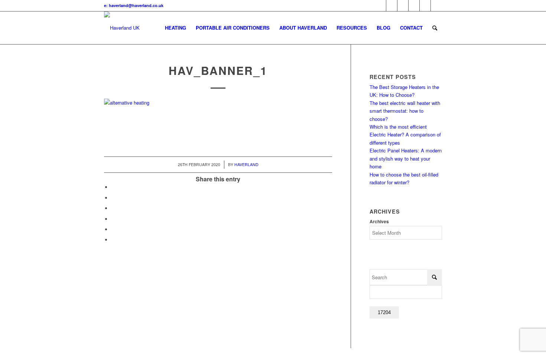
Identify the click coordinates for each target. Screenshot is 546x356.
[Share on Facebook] (113, 187)
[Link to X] (380, 5)
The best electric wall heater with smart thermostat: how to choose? (405, 110)
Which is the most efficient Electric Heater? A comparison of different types (405, 134)
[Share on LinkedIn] (113, 218)
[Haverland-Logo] (122, 27)
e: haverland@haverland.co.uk (133, 5)
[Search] (435, 27)
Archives (379, 221)
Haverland (246, 164)
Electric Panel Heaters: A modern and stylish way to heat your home (406, 158)
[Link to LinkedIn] (414, 5)
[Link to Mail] (425, 5)
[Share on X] (113, 197)
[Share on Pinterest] (113, 208)
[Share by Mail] (113, 239)
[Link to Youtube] (402, 5)
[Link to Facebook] (391, 5)
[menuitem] (175, 27)
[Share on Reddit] (113, 229)
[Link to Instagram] (436, 5)
